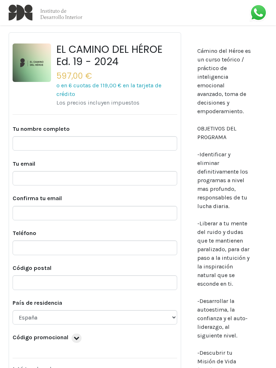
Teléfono (24, 233)
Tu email (24, 163)
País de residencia (37, 302)
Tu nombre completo (41, 128)
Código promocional (40, 337)
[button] (77, 338)
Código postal (32, 267)
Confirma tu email (37, 198)
